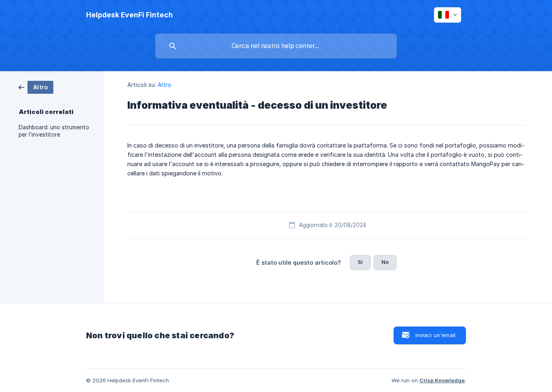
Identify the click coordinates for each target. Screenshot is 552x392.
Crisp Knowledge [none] (442, 380)
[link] (36, 87)
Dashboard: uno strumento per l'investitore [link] (54, 131)
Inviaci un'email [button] (435, 335)
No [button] (385, 262)
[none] (129, 15)
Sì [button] (360, 262)
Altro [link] (164, 84)
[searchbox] (276, 46)
